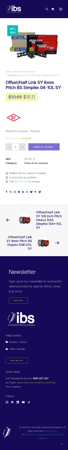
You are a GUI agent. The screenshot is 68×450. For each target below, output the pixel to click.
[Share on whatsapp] (27, 192)
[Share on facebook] (6, 192)
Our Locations (13, 386)
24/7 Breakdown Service (27, 378)
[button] (60, 9)
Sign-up (14, 281)
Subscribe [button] (18, 300)
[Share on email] (39, 192)
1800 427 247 (21, 181)
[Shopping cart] (51, 9)
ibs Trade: (31, 382)
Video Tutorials (17, 348)
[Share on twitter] (10, 192)
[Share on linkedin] (23, 192)
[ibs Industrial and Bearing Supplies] (14, 9)
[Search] (45, 9)
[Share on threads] (15, 192)
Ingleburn (42, 438)
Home (8, 71)
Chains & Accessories (24, 71)
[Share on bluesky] (31, 192)
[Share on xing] (35, 192)
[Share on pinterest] (19, 192)
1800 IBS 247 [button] (16, 361)
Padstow (44, 434)
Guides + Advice (18, 341)
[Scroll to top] (62, 443)
